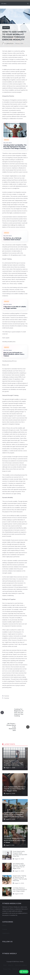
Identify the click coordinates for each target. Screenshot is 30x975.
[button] (28, 4)
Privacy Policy (7, 969)
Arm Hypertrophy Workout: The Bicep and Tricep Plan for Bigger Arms (15, 789)
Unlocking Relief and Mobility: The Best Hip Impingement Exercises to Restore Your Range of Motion (15, 146)
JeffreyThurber (10, 43)
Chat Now (25, 971)
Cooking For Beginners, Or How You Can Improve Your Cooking (19, 712)
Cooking (4, 929)
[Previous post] (2, 712)
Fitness (4, 925)
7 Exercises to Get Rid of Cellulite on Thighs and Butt (14, 307)
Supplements (5, 933)
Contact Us (24, 969)
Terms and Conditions (21, 965)
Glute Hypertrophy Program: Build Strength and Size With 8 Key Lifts (14, 763)
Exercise (6, 27)
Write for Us (15, 969)
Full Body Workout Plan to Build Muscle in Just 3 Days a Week (14, 840)
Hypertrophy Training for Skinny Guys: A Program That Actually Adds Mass (14, 814)
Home (5, 965)
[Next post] (28, 727)
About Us (10, 965)
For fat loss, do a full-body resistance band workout (12, 238)
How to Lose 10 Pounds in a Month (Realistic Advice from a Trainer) (13, 354)
